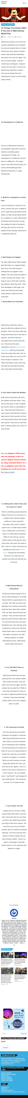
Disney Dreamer (6, 1079)
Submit (5, 1047)
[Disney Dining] (5, 3)
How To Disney (6, 1077)
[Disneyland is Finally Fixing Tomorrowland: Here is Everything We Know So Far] (21, 955)
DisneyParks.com (7, 1064)
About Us (4, 1089)
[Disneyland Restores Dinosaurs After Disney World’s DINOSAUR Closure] (21, 971)
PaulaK (4, 36)
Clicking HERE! (9, 472)
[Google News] (14, 905)
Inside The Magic (7, 1080)
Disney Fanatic (6, 1073)
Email (3, 1041)
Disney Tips (5, 1076)
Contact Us (5, 1087)
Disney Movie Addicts (8, 1074)
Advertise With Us (7, 1090)
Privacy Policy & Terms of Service (12, 1092)
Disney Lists (5, 24)
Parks (12, 24)
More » (22, 943)
